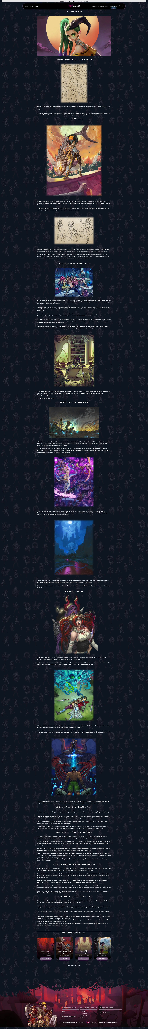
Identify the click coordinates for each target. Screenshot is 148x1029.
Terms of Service (65, 1014)
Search (63, 1011)
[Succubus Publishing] (74, 6)
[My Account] (119, 6)
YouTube (84, 1015)
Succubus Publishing (69, 1022)
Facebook (84, 1011)
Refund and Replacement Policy (69, 1016)
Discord (84, 1017)
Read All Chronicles (74, 965)
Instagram (84, 1013)
